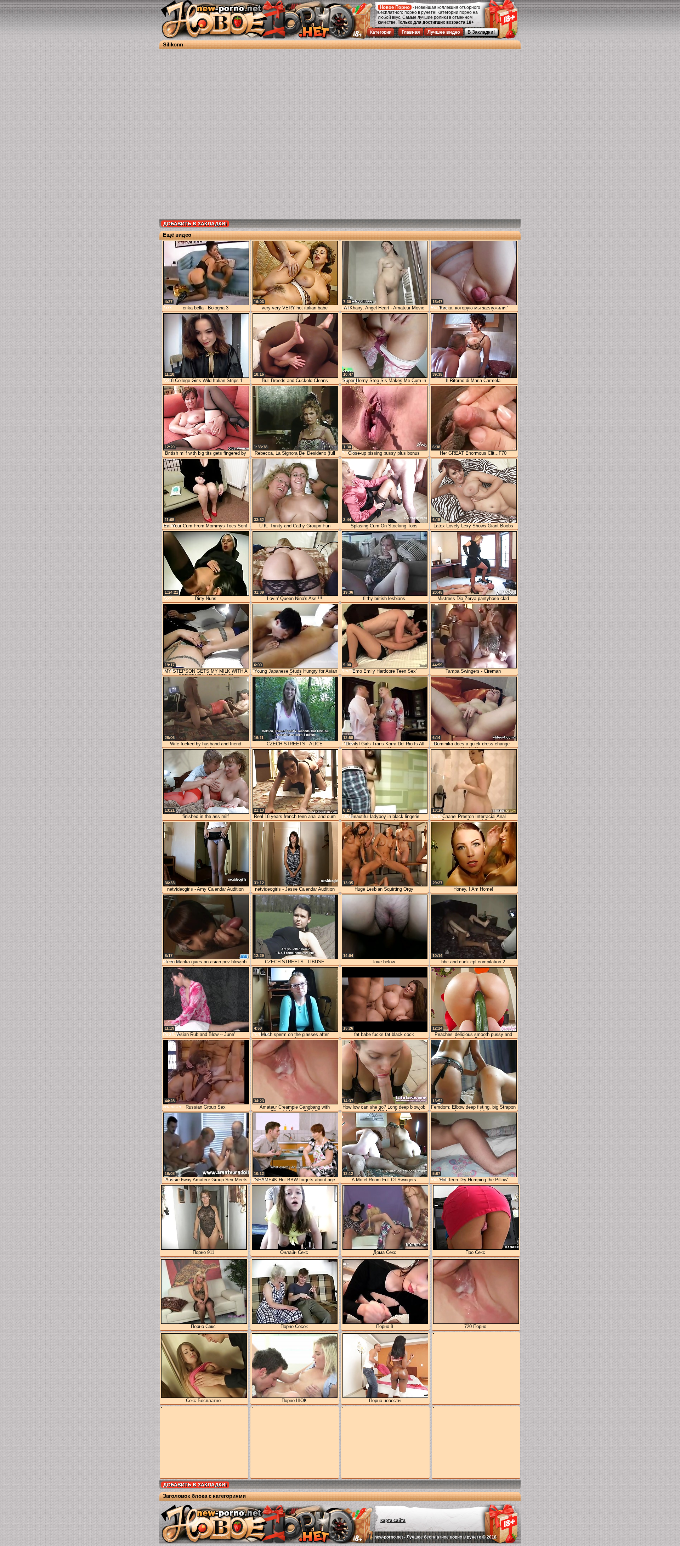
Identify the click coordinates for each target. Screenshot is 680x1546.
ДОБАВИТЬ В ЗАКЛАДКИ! (195, 223)
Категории (380, 32)
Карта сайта (393, 1520)
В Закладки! (481, 32)
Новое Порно (395, 7)
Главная (411, 32)
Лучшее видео (443, 32)
